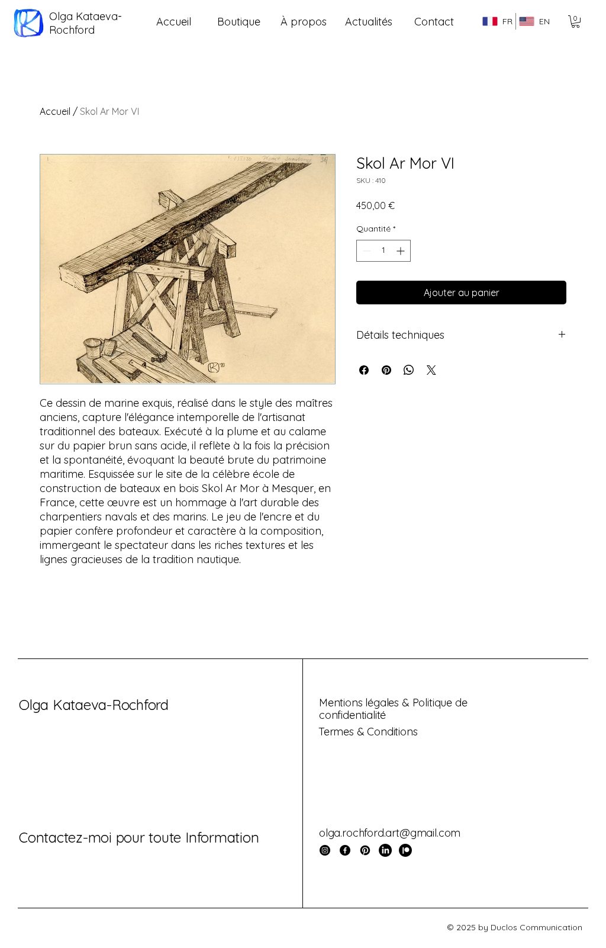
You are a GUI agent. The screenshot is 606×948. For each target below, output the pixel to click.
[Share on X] (431, 370)
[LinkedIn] (385, 850)
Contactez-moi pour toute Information (139, 837)
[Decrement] (365, 250)
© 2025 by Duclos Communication (514, 927)
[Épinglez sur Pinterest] (386, 370)
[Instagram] (324, 850)
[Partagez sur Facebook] (364, 370)
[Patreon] (405, 850)
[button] (575, 21)
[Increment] (401, 250)
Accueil (55, 111)
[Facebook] (345, 850)
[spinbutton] (383, 250)
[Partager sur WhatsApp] (409, 370)
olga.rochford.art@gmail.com (389, 833)
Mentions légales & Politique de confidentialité (393, 709)
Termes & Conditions (368, 731)
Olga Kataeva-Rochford (94, 705)
